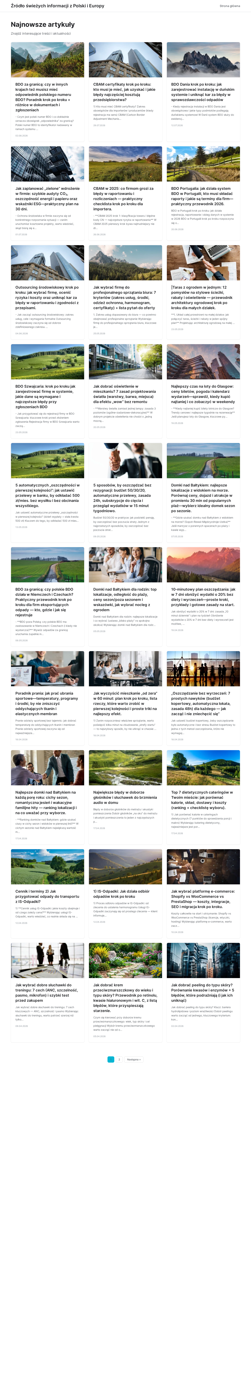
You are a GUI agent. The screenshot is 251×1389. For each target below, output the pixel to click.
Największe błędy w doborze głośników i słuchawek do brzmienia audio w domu (125, 797)
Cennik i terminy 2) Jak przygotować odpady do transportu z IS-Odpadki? (47, 896)
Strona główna (230, 6)
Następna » (134, 1059)
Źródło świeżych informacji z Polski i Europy (57, 5)
